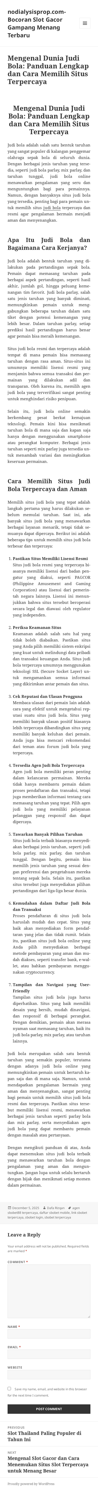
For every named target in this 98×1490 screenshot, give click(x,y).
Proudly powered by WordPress (31, 1484)
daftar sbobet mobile (54, 1212)
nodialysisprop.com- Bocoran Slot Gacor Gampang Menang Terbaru (37, 23)
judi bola (52, 207)
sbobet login (34, 1217)
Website (15, 1367)
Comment (18, 1262)
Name (14, 1326)
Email (14, 1347)
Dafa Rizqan (56, 1208)
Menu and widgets (85, 28)
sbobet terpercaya (57, 1217)
